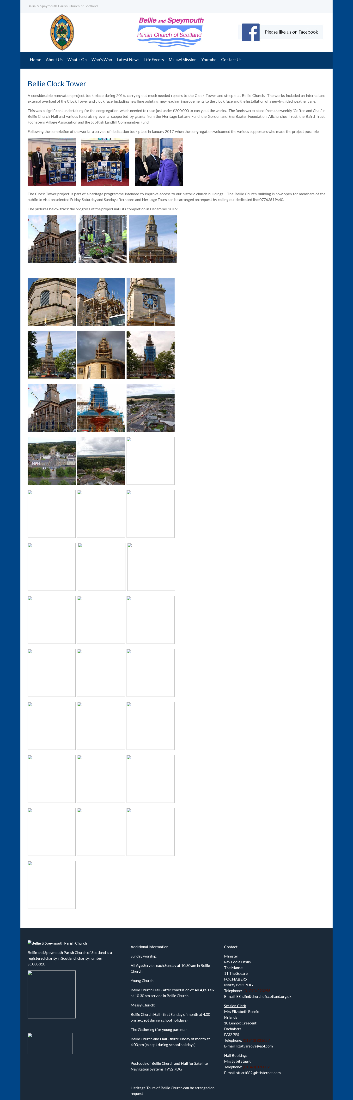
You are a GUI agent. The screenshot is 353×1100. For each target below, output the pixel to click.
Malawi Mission (182, 59)
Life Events (154, 59)
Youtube (208, 59)
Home (35, 59)
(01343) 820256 (256, 990)
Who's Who (101, 59)
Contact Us (231, 59)
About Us (54, 59)
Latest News (128, 59)
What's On (77, 59)
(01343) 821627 (256, 1040)
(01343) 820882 (256, 1067)
